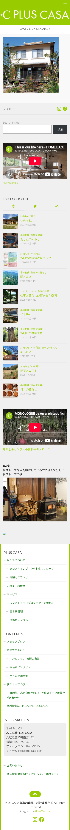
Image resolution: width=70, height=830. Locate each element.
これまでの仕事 (16, 585)
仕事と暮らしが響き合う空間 (38, 295)
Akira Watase (42, 811)
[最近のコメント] (56, 206)
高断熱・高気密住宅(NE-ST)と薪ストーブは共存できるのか (35, 695)
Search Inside (11, 122)
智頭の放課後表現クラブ (35, 258)
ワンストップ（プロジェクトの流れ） (32, 602)
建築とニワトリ (30, 370)
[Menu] (65, 4)
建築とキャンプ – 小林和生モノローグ (26, 449)
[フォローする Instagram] (59, 109)
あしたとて (27, 351)
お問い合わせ (15, 765)
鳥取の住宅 (43, 291)
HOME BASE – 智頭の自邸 (25, 658)
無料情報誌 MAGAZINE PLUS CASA (27, 705)
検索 (60, 129)
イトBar (25, 314)
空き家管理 (16, 611)
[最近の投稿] (13, 206)
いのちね (24, 216)
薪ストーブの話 (16, 684)
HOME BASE (10, 182)
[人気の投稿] (35, 206)
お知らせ (24, 253)
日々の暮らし (28, 389)
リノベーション (28, 291)
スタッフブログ (16, 641)
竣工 (33, 216)
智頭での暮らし (39, 234)
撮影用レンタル (19, 619)
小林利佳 (24, 234)
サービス (12, 594)
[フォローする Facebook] (65, 109)
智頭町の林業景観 (31, 333)
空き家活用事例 (19, 675)
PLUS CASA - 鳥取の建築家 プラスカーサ (27, 4)
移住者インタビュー (21, 667)
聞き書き (26, 276)
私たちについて (16, 560)
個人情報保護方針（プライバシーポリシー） (33, 773)
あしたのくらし (30, 239)
